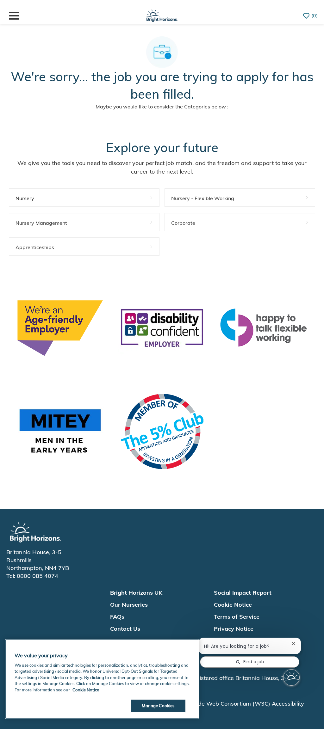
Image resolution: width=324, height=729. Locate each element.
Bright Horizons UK (136, 592)
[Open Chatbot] (291, 677)
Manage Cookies (158, 705)
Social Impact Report (242, 592)
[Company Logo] (162, 14)
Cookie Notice (233, 604)
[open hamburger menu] (14, 15)
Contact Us (125, 628)
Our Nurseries (129, 604)
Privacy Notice (233, 628)
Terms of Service (236, 616)
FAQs (117, 616)
